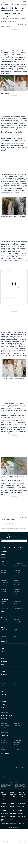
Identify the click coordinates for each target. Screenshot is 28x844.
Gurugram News (17, 591)
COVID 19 (3, 710)
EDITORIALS (3, 677)
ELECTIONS (3, 704)
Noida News (16, 597)
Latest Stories (5, 759)
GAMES (2, 714)
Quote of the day (4, 729)
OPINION (3, 674)
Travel (15, 642)
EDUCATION (3, 623)
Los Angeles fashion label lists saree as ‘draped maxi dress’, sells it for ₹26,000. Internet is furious (20, 764)
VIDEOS (2, 661)
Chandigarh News (4, 588)
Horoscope (3, 620)
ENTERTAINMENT (4, 605)
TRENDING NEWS (4, 725)
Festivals (15, 638)
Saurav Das (16, 727)
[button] (1, 1)
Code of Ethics (22, 803)
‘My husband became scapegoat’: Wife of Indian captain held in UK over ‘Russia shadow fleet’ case (6, 778)
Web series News (4, 614)
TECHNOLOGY (4, 684)
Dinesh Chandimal (4, 581)
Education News (17, 630)
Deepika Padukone (4, 734)
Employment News (18, 628)
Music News (3, 610)
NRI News (3, 755)
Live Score (3, 572)
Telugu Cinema (17, 748)
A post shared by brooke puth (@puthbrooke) (14, 301)
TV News (16, 612)
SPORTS (2, 687)
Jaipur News (16, 593)
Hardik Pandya (4, 576)
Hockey (2, 692)
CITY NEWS (3, 584)
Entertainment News (5, 751)
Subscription (3, 803)
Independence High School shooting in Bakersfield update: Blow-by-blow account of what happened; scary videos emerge (20, 771)
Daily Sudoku (3, 716)
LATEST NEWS (4, 557)
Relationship (3, 642)
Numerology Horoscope (5, 738)
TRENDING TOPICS (5, 742)
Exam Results (3, 630)
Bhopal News (16, 586)
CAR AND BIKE (4, 681)
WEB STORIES (4, 648)
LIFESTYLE (3, 633)
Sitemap (2, 805)
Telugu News (3, 753)
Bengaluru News (4, 586)
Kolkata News (3, 595)
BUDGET (2, 664)
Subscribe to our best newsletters (14, 542)
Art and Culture (4, 635)
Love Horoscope (17, 736)
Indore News (3, 593)
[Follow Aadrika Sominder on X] (11, 26)
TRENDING (3, 651)
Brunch (15, 635)
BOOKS (2, 697)
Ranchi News (3, 602)
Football (15, 689)
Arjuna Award (16, 729)
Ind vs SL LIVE (17, 578)
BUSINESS (3, 654)
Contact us (12, 798)
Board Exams (16, 625)
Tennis (15, 692)
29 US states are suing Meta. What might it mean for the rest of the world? (20, 777)
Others (2, 694)
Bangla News (16, 751)
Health (2, 640)
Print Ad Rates (13, 803)
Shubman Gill (3, 574)
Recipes (15, 640)
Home (2, 4)
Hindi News (16, 753)
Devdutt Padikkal (17, 574)
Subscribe (24, 1)
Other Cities (16, 602)
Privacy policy (3, 800)
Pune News (16, 600)
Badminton (3, 689)
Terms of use (21, 798)
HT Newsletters (22, 800)
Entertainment (23, 4)
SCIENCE (2, 671)
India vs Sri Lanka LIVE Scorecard (20, 572)
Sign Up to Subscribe (14, 549)
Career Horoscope (4, 736)
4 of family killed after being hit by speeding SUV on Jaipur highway (7, 770)
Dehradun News (17, 588)
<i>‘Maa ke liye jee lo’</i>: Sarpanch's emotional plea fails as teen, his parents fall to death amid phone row (6, 764)
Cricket (11, 4)
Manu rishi (16, 734)
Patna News (3, 600)
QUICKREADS (4, 707)
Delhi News (3, 591)
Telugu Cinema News (5, 612)
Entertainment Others (18, 614)
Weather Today (13, 800)
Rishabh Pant (3, 578)
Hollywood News (4, 748)
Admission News (4, 625)
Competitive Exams (4, 628)
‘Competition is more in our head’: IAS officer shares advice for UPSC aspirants (6, 783)
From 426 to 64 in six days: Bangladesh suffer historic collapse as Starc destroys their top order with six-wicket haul (7, 790)
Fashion (2, 638)
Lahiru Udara (16, 581)
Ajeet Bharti (3, 727)
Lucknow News (17, 595)
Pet (1, 644)
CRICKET (2, 567)
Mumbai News (4, 597)
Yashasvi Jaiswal (17, 576)
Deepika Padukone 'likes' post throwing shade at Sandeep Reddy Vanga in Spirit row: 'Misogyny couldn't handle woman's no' (20, 791)
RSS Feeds (12, 805)
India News (16, 4)
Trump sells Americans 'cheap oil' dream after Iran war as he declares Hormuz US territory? (20, 784)
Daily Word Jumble (4, 718)
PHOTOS (2, 658)
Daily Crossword (17, 716)
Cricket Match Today (18, 569)
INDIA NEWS (3, 564)
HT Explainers (17, 755)
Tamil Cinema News (18, 610)
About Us (2, 798)
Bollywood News (17, 746)
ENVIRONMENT (4, 667)
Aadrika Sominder (9, 524)
